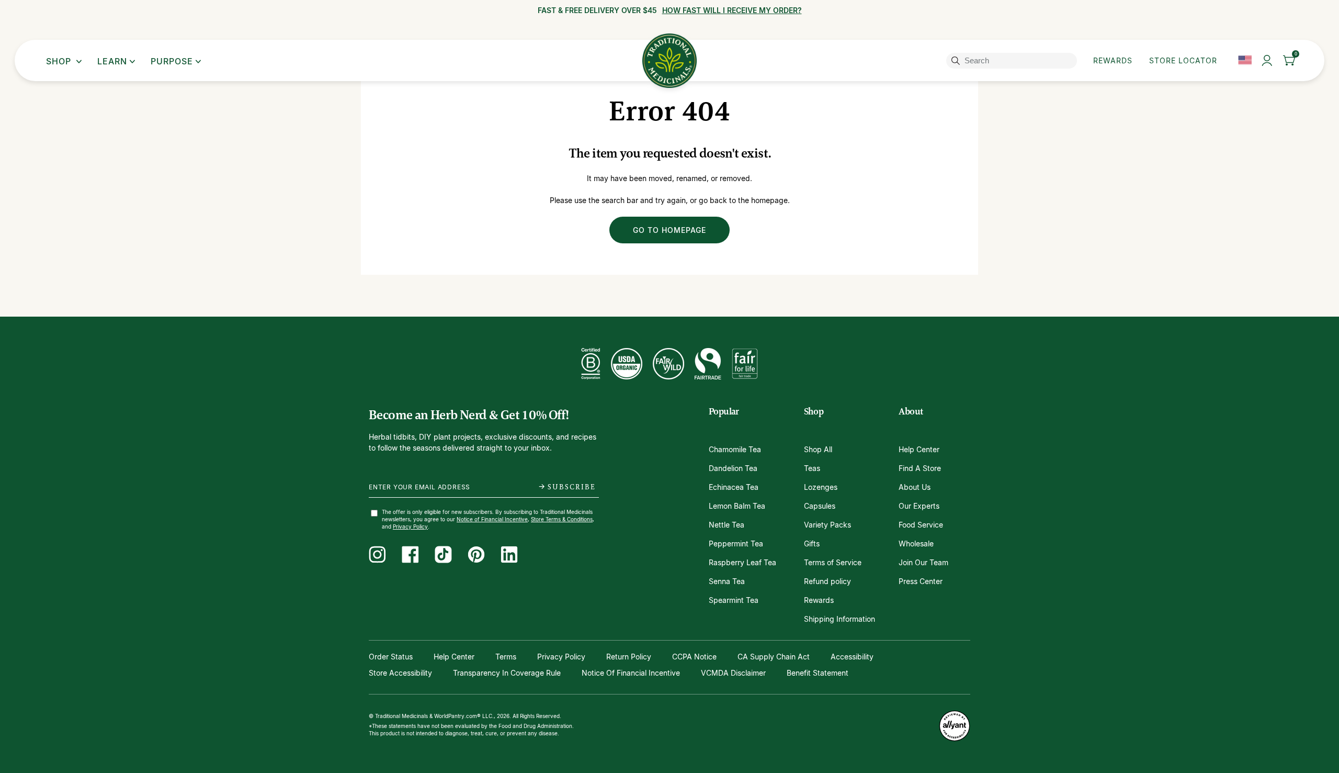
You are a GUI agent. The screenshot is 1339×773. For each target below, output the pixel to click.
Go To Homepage (669, 230)
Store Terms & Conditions (562, 519)
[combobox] (1013, 61)
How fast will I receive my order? (732, 10)
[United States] (1244, 60)
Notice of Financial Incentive (492, 519)
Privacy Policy (410, 526)
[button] (1289, 60)
